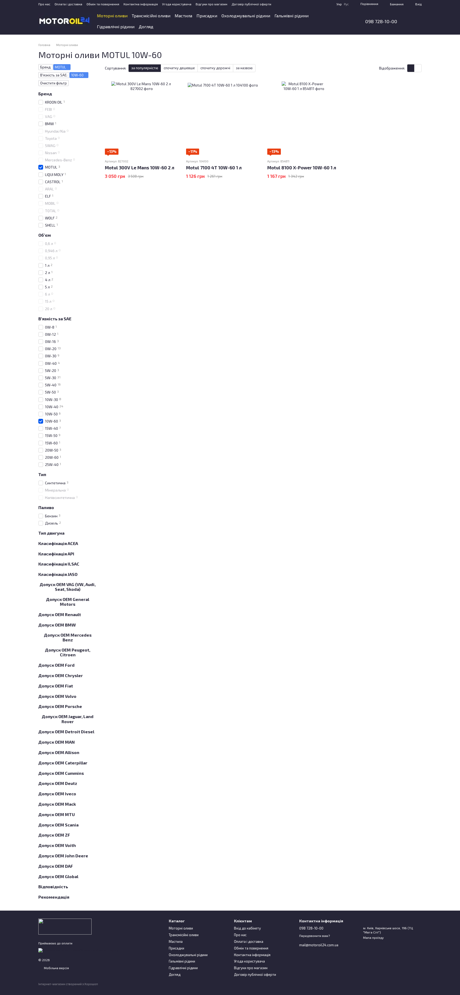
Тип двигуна (51, 533)
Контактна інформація (141, 4)
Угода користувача (176, 4)
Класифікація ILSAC (58, 564)
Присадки (206, 15)
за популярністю (144, 68)
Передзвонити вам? (314, 935)
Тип (42, 474)
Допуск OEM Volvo (57, 696)
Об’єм (44, 235)
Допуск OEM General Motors (67, 602)
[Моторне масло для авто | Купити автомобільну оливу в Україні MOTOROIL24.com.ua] (65, 926)
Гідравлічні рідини (115, 26)
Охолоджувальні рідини (245, 15)
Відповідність (53, 886)
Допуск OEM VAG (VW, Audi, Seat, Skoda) (68, 587)
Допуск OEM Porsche (60, 706)
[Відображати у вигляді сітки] (410, 68)
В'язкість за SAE (54, 318)
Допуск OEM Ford (56, 665)
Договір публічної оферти (251, 4)
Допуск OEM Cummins (61, 773)
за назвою (244, 68)
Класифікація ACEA (58, 543)
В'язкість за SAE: (53, 75)
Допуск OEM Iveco (57, 793)
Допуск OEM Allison (58, 752)
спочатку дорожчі (215, 68)
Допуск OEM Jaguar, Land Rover (67, 719)
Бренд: (45, 67)
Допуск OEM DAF (55, 866)
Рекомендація (53, 897)
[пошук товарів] (343, 21)
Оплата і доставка (68, 4)
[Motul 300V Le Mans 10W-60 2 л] (141, 118)
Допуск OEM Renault (59, 614)
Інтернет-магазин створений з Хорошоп (68, 984)
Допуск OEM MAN (56, 742)
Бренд (45, 93)
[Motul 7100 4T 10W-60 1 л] (222, 118)
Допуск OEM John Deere (63, 855)
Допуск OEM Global (58, 876)
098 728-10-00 (381, 21)
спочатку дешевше (179, 68)
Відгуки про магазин (211, 4)
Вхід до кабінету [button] (247, 928)
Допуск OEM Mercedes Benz (68, 637)
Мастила (183, 15)
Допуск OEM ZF (54, 835)
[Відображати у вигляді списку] (417, 68)
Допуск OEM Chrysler (60, 675)
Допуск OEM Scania (58, 824)
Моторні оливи (112, 15)
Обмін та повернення (103, 4)
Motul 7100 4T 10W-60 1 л (214, 167)
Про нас (44, 4)
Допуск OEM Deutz (57, 783)
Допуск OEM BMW (57, 625)
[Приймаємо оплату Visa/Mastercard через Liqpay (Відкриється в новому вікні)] (78, 950)
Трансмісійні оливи (151, 15)
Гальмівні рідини (291, 15)
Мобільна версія (56, 968)
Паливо (46, 507)
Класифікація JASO (57, 574)
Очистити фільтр (53, 83)
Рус (346, 4)
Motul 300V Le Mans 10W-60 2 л (139, 167)
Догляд (146, 26)
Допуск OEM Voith (57, 845)
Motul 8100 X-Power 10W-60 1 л (301, 167)
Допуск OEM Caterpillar (62, 762)
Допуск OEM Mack (57, 804)
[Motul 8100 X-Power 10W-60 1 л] (303, 118)
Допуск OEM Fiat (55, 685)
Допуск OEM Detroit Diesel (66, 731)
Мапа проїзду (373, 937)
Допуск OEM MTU (56, 814)
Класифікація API (56, 553)
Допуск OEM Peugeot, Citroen (67, 652)
